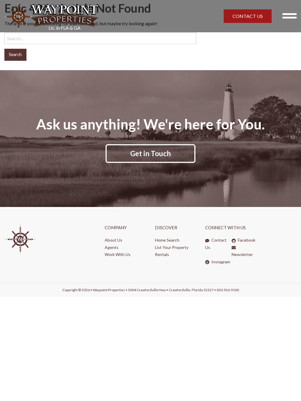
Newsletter (242, 254)
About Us (113, 239)
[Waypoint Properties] (87, 16)
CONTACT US (248, 16)
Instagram (220, 261)
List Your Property (171, 247)
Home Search (167, 239)
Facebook (246, 239)
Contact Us (216, 243)
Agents (111, 247)
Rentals (162, 254)
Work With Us (118, 254)
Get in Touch (150, 153)
